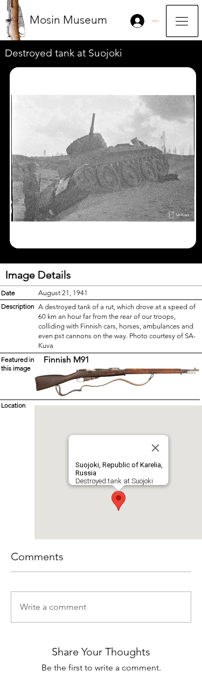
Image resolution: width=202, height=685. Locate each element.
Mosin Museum (68, 19)
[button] (182, 21)
